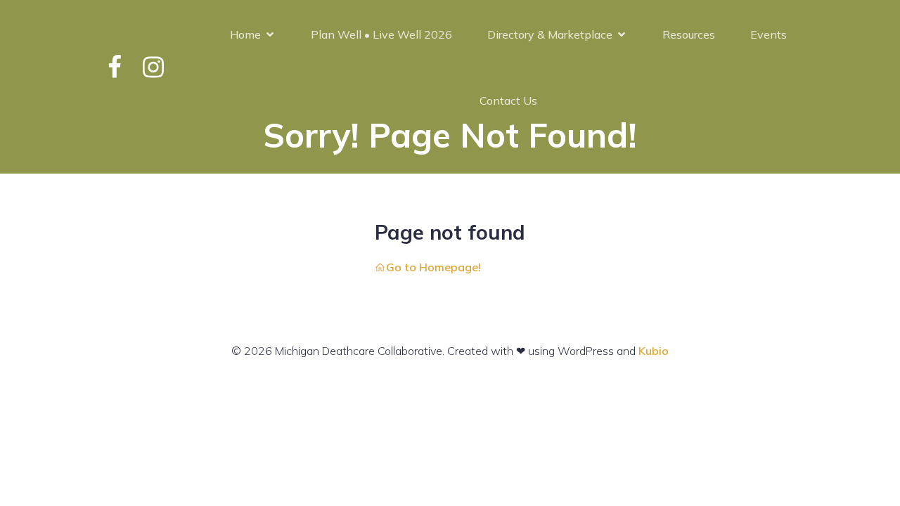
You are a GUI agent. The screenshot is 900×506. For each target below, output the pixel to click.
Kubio (653, 351)
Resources (688, 34)
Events (768, 34)
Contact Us (508, 100)
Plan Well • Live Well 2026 (381, 34)
